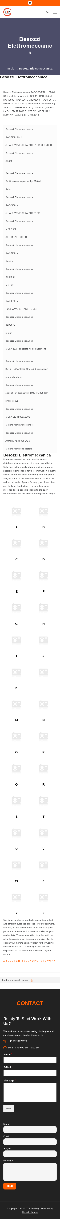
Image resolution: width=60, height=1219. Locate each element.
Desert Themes (30, 1212)
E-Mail (8, 1067)
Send (9, 1108)
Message (10, 1080)
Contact (30, 1003)
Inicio (10, 68)
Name (8, 1054)
